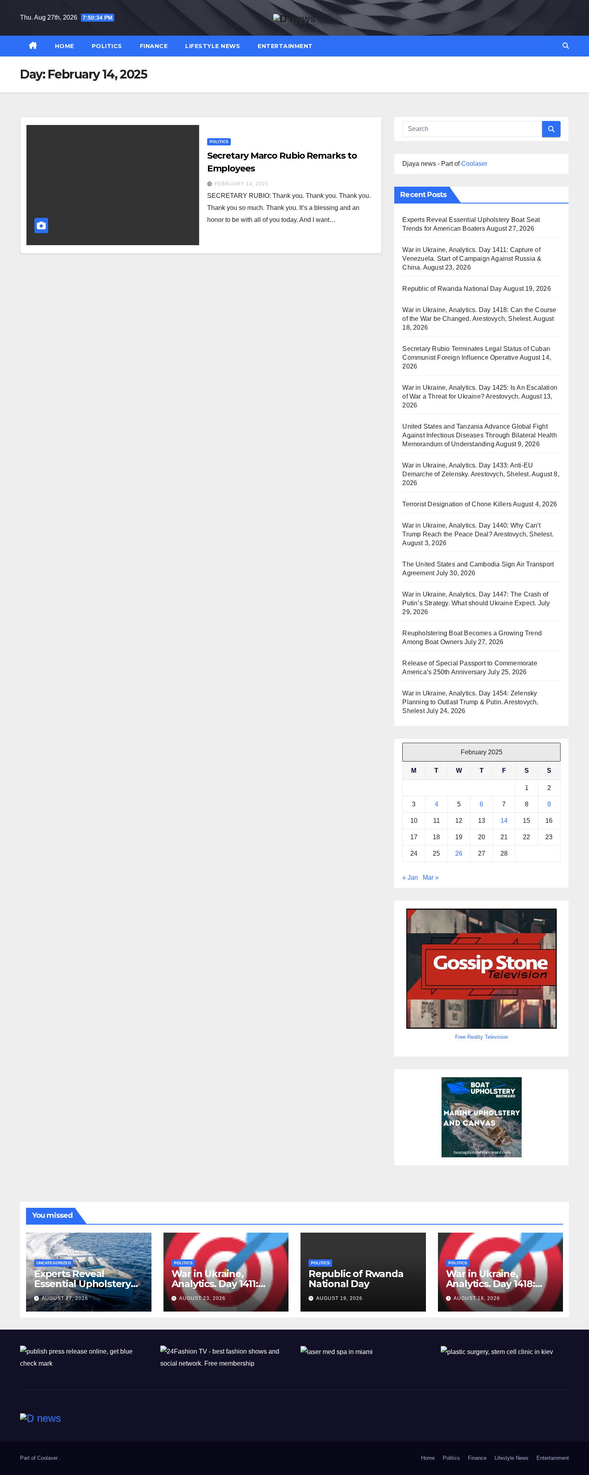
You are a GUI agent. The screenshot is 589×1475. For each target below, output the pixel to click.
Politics (107, 46)
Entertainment (285, 46)
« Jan (410, 877)
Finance (154, 46)
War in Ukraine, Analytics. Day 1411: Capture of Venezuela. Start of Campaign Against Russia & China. (471, 258)
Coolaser (474, 163)
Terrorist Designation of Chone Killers (457, 504)
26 (458, 853)
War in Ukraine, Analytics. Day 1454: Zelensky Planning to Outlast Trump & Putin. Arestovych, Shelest (470, 702)
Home (64, 46)
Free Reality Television (481, 1037)
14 (504, 820)
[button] (566, 45)
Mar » (431, 877)
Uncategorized (53, 1263)
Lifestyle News (212, 46)
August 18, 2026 (477, 1298)
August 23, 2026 (202, 1298)
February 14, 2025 (241, 184)
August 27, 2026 (65, 1298)
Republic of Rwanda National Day (452, 288)
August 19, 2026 (339, 1298)
